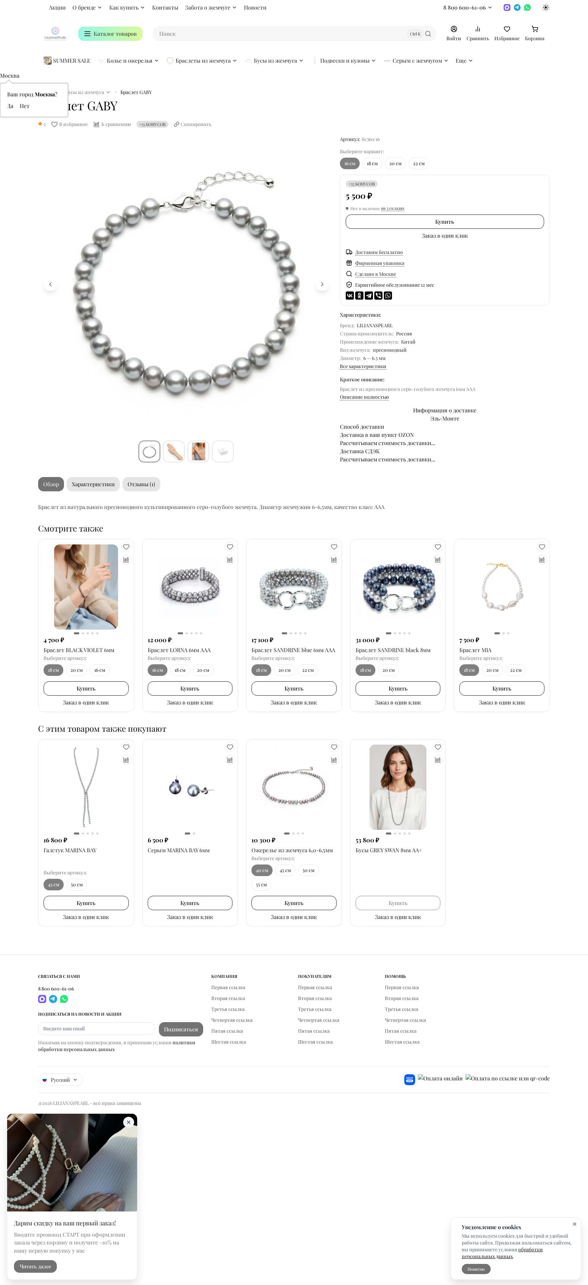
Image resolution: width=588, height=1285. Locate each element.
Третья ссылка (228, 1009)
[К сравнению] (126, 560)
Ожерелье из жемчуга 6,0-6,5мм (292, 850)
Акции (57, 7)
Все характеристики (363, 366)
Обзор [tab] (51, 484)
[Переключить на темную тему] (546, 7)
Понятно (476, 1269)
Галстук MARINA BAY (70, 850)
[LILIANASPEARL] (55, 34)
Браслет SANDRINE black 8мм (393, 649)
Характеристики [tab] (93, 484)
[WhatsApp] (527, 7)
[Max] (507, 7)
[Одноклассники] (359, 295)
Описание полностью (364, 397)
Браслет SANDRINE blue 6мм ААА (293, 649)
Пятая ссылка (227, 1031)
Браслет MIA (475, 649)
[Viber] (378, 295)
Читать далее (35, 1266)
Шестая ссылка (228, 1041)
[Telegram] (517, 7)
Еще (461, 60)
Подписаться (181, 1029)
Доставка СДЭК (360, 451)
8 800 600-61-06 (464, 7)
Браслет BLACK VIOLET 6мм (79, 649)
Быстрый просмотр (86, 587)
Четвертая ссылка (231, 1020)
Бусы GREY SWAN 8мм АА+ (389, 850)
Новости (255, 7)
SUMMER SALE (72, 60)
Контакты (165, 7)
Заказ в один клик (445, 235)
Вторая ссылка (228, 998)
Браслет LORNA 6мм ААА (179, 649)
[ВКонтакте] (350, 295)
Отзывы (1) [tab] (141, 484)
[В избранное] (126, 547)
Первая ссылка (228, 987)
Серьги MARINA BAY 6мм (179, 850)
